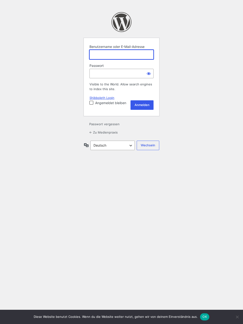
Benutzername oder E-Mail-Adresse (117, 47)
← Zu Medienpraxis (103, 132)
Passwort (96, 66)
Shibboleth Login (101, 98)
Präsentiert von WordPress (121, 22)
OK (204, 317)
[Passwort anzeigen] (149, 73)
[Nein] (237, 317)
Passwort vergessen (104, 124)
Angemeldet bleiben (110, 103)
